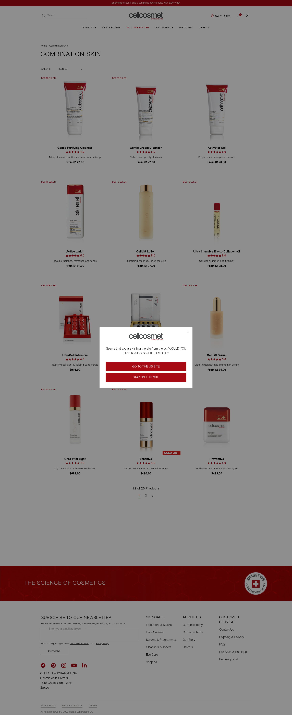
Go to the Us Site (146, 366)
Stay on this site (146, 377)
